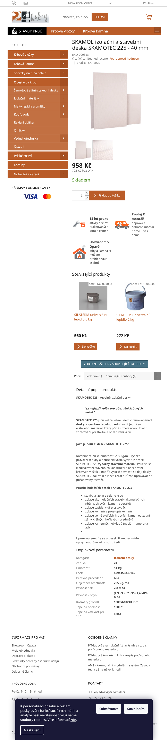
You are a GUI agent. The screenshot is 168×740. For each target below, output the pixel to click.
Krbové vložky (24, 54)
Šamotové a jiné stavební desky (36, 90)
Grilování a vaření (26, 174)
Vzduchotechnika (26, 138)
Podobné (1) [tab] (94, 376)
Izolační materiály (26, 98)
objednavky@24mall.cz (109, 692)
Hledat (100, 17)
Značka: (88, 63)
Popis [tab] (78, 376)
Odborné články (22, 671)
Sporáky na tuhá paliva (30, 73)
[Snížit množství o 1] (87, 197)
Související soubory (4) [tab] (121, 376)
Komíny (19, 165)
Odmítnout (108, 708)
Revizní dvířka (24, 122)
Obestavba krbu (25, 82)
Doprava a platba (23, 656)
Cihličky (19, 130)
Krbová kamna (24, 64)
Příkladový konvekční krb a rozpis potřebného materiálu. (119, 657)
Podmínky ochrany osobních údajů (35, 661)
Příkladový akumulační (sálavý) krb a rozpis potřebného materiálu (117, 647)
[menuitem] (27, 31)
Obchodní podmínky (26, 666)
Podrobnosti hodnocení (125, 58)
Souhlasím (136, 708)
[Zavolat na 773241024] (18, 3)
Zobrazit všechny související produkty (114, 364)
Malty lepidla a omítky (29, 106)
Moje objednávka (23, 650)
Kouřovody (22, 114)
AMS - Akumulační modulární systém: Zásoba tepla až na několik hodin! (119, 667)
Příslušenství (23, 156)
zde (73, 719)
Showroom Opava (79, 3)
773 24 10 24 (102, 698)
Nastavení (32, 730)
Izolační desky (124, 558)
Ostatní (19, 146)
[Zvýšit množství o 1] (87, 193)
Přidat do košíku (109, 195)
